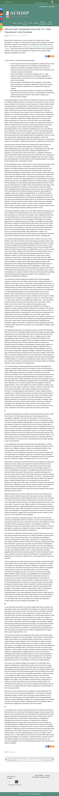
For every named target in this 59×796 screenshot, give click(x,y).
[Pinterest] (1, 19)
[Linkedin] (1, 16)
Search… (45, 1)
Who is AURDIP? (39, 775)
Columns (19, 23)
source (6, 36)
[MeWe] (1, 22)
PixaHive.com (37, 794)
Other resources (49, 23)
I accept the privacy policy (14, 784)
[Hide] (0, 32)
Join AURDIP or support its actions (41, 777)
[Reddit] (51, 56)
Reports (36, 23)
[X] (48, 56)
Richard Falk (24, 35)
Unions (30, 23)
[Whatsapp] (1, 27)
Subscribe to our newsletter (47, 6)
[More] (53, 56)
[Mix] (1, 24)
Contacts (47, 775)
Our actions (25, 23)
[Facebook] (46, 56)
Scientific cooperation (42, 23)
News (14, 23)
